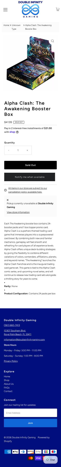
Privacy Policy (11, 361)
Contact (8, 391)
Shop (6, 380)
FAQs (6, 387)
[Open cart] (57, 9)
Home (6, 25)
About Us (9, 384)
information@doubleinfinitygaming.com (24, 339)
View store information (18, 212)
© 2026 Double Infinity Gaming (20, 437)
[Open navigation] (5, 9)
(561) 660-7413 (12, 325)
